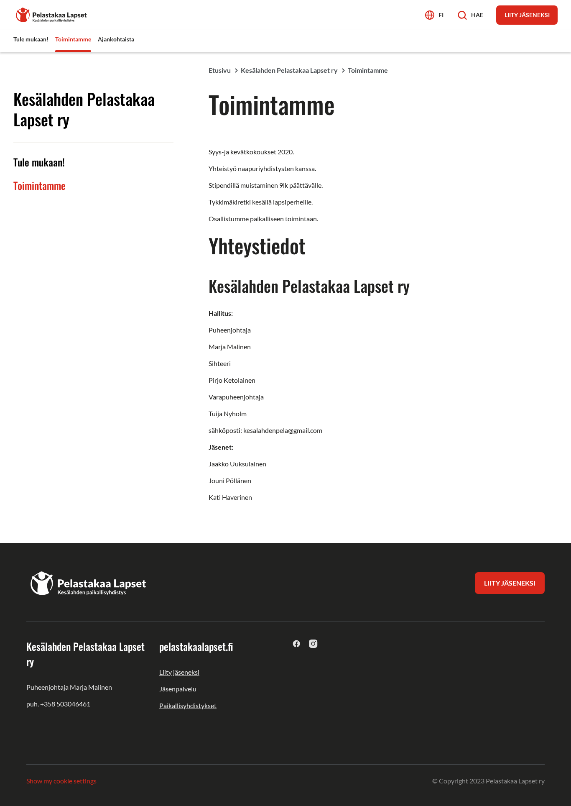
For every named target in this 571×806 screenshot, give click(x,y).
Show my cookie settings (61, 781)
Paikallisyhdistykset (188, 705)
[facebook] (296, 643)
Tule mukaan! (39, 161)
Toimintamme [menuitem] (73, 39)
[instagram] (313, 643)
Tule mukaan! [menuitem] (30, 39)
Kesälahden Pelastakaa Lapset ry (289, 70)
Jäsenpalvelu (177, 689)
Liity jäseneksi (179, 672)
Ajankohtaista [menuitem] (116, 39)
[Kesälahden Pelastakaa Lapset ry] (51, 14)
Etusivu (220, 70)
